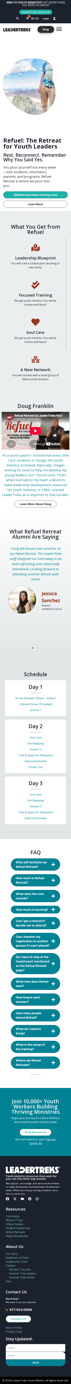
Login (46, 18)
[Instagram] (37, 1198)
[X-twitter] (15, 1198)
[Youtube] (22, 1198)
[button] (17, 18)
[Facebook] (7, 1198)
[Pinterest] (29, 1198)
